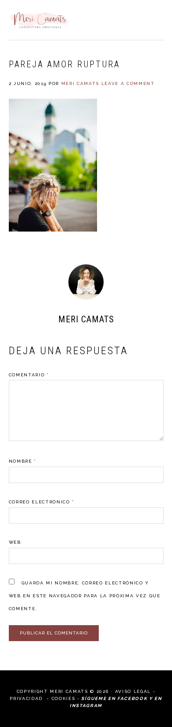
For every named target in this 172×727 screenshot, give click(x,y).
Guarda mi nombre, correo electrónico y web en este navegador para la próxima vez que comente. (85, 595)
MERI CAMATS (40, 20)
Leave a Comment (128, 83)
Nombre (22, 461)
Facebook (132, 698)
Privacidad (27, 698)
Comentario (29, 374)
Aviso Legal (133, 691)
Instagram (86, 705)
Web (15, 542)
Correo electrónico (41, 501)
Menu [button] (153, 18)
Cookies (63, 698)
